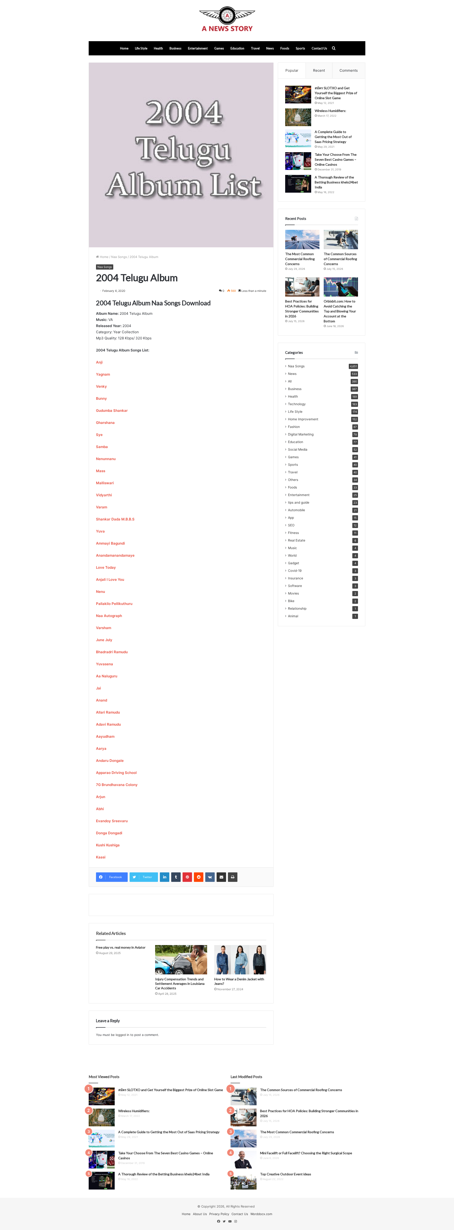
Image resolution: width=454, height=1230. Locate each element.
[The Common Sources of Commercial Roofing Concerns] (341, 239)
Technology (297, 404)
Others (293, 480)
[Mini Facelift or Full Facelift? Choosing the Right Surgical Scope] (244, 1159)
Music (292, 548)
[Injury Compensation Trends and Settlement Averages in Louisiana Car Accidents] (181, 959)
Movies (293, 593)
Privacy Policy (219, 1214)
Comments (349, 70)
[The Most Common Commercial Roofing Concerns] (302, 239)
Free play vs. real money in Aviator (120, 947)
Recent (319, 70)
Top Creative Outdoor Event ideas (285, 1174)
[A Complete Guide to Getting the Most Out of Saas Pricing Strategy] (298, 138)
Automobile (296, 510)
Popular (291, 70)
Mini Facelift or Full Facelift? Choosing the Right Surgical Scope (306, 1153)
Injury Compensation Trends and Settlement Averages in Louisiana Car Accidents (180, 983)
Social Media (297, 449)
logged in (122, 1035)
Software (295, 586)
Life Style (141, 48)
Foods (284, 48)
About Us (200, 1214)
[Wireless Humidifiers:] (298, 117)
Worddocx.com (261, 1214)
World (292, 555)
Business (175, 48)
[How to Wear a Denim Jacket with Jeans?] (240, 959)
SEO (291, 525)
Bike (291, 601)
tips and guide (298, 502)
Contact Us (319, 48)
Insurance (295, 578)
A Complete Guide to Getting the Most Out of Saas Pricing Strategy (333, 137)
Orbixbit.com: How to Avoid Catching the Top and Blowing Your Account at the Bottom (340, 311)
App (291, 518)
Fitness (293, 533)
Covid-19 (295, 571)
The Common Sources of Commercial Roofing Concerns (340, 259)
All (290, 381)
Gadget (293, 563)
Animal (293, 616)
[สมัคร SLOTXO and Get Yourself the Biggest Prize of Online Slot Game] (298, 94)
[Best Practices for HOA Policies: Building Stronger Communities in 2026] (302, 287)
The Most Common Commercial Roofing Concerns (300, 259)
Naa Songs (119, 257)
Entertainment (198, 48)
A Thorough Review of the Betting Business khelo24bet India (336, 182)
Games (219, 48)
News (270, 48)
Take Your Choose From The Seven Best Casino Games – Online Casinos (336, 159)
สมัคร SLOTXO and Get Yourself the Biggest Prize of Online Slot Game (336, 93)
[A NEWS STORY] (227, 20)
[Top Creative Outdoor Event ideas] (244, 1181)
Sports (300, 48)
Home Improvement (303, 419)
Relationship (297, 608)
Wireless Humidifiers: (330, 111)
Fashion (294, 427)
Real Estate (296, 540)
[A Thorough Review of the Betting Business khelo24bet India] (298, 184)
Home (124, 48)
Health (158, 48)
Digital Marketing (301, 434)
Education (237, 48)
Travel (255, 48)
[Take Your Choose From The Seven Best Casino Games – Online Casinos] (298, 161)
